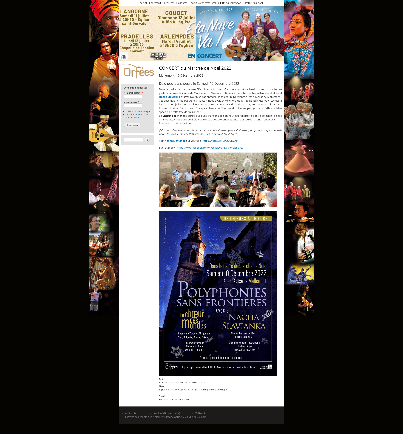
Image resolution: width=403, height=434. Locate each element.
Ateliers (170, 3)
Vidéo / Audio (202, 413)
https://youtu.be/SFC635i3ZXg (220, 140)
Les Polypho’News (231, 3)
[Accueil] (137, 71)
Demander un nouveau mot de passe (137, 116)
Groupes (182, 3)
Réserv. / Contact (254, 3)
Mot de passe (131, 102)
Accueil (144, 3)
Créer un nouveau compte (138, 111)
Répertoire (157, 3)
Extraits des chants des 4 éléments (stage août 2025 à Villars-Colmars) (166, 417)
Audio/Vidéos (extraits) (166, 413)
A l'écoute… (131, 413)
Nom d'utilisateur (133, 93)
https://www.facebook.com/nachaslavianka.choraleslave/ (210, 147)
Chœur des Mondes (223, 93)
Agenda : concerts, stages (205, 3)
